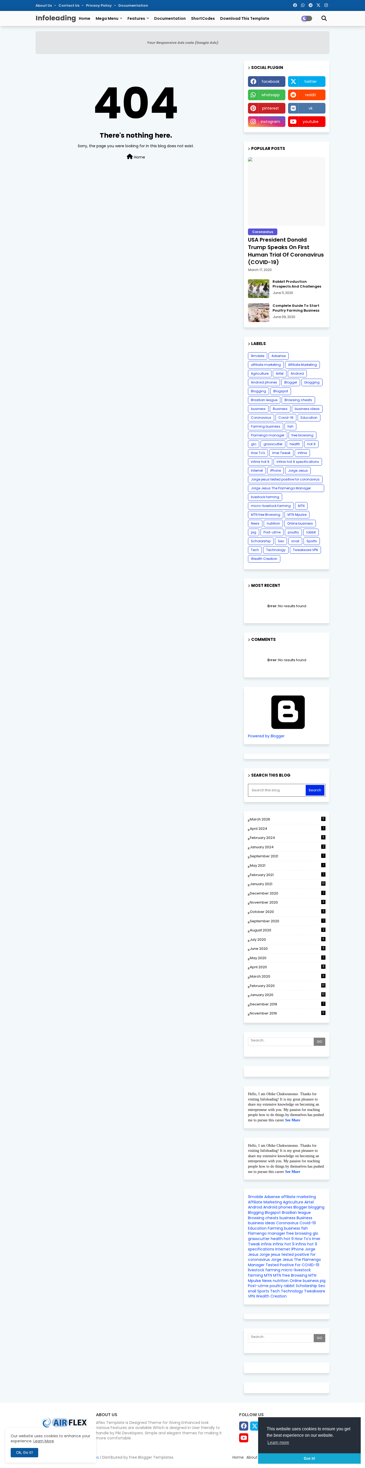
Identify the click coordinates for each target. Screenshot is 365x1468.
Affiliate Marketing (302, 364)
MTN (301, 505)
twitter (310, 81)
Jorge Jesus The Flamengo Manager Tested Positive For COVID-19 (281, 489)
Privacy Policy (99, 5)
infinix (302, 453)
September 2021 (287, 856)
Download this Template (244, 18)
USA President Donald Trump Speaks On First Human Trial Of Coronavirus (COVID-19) (286, 251)
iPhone (275, 470)
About (252, 1457)
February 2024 (287, 837)
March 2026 (287, 819)
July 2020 (287, 939)
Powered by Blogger (266, 736)
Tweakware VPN (305, 550)
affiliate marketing (266, 364)
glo (253, 444)
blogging (312, 382)
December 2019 (287, 1004)
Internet (257, 470)
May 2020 (287, 957)
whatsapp (270, 95)
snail (295, 541)
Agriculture (260, 373)
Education (309, 417)
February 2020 (287, 985)
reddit (310, 95)
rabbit (311, 532)
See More (292, 1120)
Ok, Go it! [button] (24, 1452)
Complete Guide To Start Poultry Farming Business (296, 308)
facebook (270, 81)
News (255, 523)
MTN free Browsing (265, 514)
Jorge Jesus (298, 470)
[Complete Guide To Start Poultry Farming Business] (258, 312)
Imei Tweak (281, 453)
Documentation (133, 5)
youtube (311, 121)
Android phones (264, 382)
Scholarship (261, 541)
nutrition (273, 523)
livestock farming (265, 497)
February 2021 (287, 874)
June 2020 (287, 948)
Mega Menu (107, 18)
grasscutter (272, 444)
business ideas (307, 408)
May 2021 (287, 865)
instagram (270, 121)
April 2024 (287, 828)
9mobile (257, 356)
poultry (293, 532)
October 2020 (287, 911)
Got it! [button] (309, 1458)
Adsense (278, 356)
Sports (311, 541)
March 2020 (287, 976)
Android (297, 373)
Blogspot (280, 391)
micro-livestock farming (271, 505)
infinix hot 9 (260, 461)
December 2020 (287, 893)
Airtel (280, 373)
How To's (258, 453)
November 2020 (287, 902)
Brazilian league (264, 400)
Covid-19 (285, 417)
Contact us (69, 5)
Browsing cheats (298, 400)
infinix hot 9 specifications (298, 461)
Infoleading (56, 18)
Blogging (258, 391)
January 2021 (287, 883)
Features (136, 18)
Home (84, 18)
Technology (276, 550)
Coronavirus (261, 417)
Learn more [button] (278, 1442)
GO (319, 1041)
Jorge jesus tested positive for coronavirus (285, 479)
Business (280, 408)
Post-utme (272, 532)
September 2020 (287, 921)
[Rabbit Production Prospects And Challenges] (258, 288)
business (258, 408)
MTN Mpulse (297, 514)
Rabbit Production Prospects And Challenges (297, 284)
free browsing (302, 435)
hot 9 (311, 444)
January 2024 (287, 847)
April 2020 (287, 967)
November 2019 (287, 1013)
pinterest (270, 108)
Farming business (265, 426)
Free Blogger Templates (151, 1457)
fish (290, 426)
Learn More (43, 1441)
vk (311, 108)
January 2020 (287, 994)
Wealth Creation (264, 558)
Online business (300, 523)
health (295, 444)
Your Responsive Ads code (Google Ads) (182, 42)
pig (253, 532)
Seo (281, 541)
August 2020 (287, 930)
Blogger (290, 382)
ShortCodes (203, 18)
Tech (255, 550)
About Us (44, 5)
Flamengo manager (267, 435)
